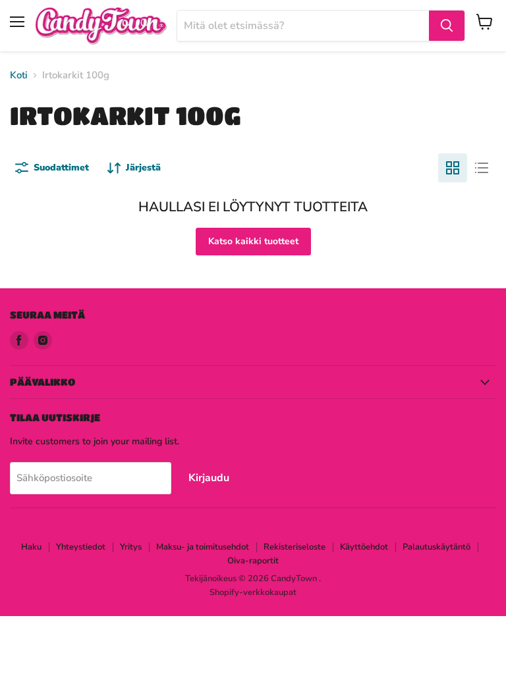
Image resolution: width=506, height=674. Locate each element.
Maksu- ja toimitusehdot (202, 547)
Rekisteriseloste (294, 547)
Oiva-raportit (253, 561)
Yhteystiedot (80, 547)
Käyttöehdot (364, 547)
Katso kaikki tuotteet (253, 241)
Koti (19, 75)
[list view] (481, 167)
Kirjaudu (208, 478)
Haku (31, 547)
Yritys (131, 547)
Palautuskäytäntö (436, 547)
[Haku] (446, 26)
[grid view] (452, 167)
